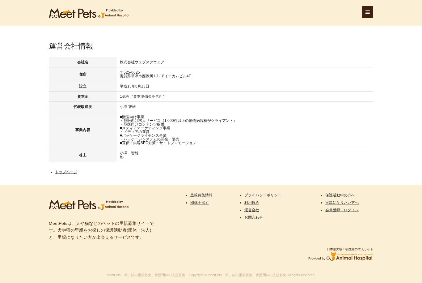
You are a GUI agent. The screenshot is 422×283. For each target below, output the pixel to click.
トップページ (66, 172)
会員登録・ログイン (342, 210)
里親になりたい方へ (342, 202)
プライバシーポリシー (262, 195)
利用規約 (251, 202)
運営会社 (251, 210)
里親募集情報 (201, 195)
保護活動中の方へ (340, 195)
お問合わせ (253, 217)
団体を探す (199, 202)
